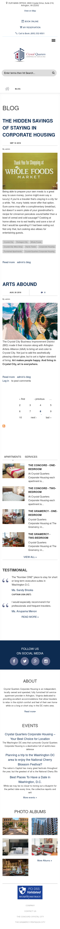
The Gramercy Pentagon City (30, 922)
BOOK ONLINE (31, 21)
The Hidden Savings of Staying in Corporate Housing (28, 127)
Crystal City (8, 242)
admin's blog (24, 262)
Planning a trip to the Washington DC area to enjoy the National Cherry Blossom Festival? (30, 759)
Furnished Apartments (13, 251)
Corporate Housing (46, 246)
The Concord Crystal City (30, 916)
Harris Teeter (31, 246)
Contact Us (30, 911)
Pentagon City (22, 242)
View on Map (30, 10)
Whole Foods (36, 242)
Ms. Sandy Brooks (22, 590)
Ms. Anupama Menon (24, 611)
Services (31, 456)
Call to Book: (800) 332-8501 (31, 33)
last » (49, 417)
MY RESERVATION (31, 27)
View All (30, 557)
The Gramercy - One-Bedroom (42, 513)
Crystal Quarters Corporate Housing (39, 251)
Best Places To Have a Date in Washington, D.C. (30, 779)
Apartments (12, 456)
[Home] (29, 54)
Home (7, 89)
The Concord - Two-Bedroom (42, 490)
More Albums (44, 860)
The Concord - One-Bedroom (42, 467)
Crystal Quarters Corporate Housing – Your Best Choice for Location (30, 736)
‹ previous (39, 398)
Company (30, 905)
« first (22, 398)
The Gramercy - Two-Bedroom (39, 536)
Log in (5, 380)
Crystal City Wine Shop (13, 246)
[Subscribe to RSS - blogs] (30, 426)
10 (20, 417)
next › (34, 417)
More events (29, 797)
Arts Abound (19, 284)
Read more (8, 262)
